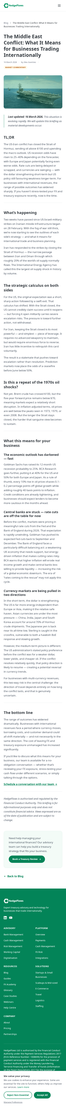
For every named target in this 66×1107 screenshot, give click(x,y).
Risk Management (13, 946)
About (7, 1022)
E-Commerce (42, 988)
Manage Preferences (13, 1102)
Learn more (23, 1087)
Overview (40, 934)
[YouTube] (10, 917)
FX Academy (10, 984)
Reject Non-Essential (18, 1095)
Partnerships (10, 1034)
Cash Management (13, 940)
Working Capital (12, 952)
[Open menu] (59, 5)
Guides (7, 978)
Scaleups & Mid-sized (46, 982)
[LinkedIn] (5, 917)
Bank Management (13, 934)
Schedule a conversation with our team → (30, 784)
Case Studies (10, 996)
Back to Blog (15, 876)
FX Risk (39, 952)
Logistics (39, 1000)
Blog (6, 22)
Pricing (7, 1028)
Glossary (8, 990)
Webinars (9, 1001)
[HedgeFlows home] (13, 5)
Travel (38, 994)
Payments (40, 940)
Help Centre (10, 1007)
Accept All (42, 1095)
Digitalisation (10, 957)
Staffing (39, 1006)
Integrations (41, 957)
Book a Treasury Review (25, 859)
